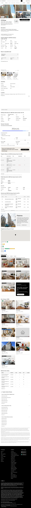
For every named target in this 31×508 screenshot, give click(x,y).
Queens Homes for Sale (4, 411)
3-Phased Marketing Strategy (15, 455)
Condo (6, 46)
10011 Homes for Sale (4, 424)
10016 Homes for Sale (4, 418)
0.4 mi (28, 201)
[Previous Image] (2, 263)
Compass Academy (13, 463)
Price (8, 256)
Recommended (4, 256)
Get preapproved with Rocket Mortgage (25, 21)
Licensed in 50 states (3, 506)
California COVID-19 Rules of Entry (11, 484)
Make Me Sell (12, 458)
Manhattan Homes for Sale (5, 408)
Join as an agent (3, 456)
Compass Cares (13, 466)
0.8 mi (28, 207)
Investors (2, 455)
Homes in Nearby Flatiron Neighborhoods (8, 394)
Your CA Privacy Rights (20, 484)
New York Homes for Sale (4, 407)
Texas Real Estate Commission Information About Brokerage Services (9, 499)
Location (11, 256)
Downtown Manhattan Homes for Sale (6, 397)
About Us (2, 451)
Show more (3, 403)
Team (1, 452)
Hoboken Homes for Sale (4, 413)
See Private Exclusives (21, 294)
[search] (21, 1)
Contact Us (2, 458)
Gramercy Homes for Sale (4, 400)
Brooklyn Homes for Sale (4, 410)
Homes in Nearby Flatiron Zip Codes (7, 416)
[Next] (30, 11)
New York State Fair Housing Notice (5, 501)
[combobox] (14, 1)
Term (1, 137)
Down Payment (18, 141)
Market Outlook (13, 456)
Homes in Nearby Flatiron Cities (6, 405)
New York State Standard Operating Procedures (6, 502)
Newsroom (2, 461)
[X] (4, 481)
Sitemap (12, 478)
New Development (13, 469)
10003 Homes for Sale (4, 421)
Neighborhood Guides (14, 468)
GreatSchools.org (12, 210)
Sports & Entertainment (14, 472)
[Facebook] (3, 481)
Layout (15, 256)
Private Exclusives (13, 452)
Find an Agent (13, 461)
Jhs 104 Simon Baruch (8, 201)
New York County (16, 48)
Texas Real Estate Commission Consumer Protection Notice (8, 500)
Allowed (9, 118)
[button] (1, 1)
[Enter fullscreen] (29, 96)
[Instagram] (1, 481)
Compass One (13, 457)
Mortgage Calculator (13, 462)
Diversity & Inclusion (13, 467)
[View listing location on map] (16, 21)
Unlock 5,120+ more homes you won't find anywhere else (22, 288)
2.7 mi (28, 204)
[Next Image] (14, 263)
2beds (2, 21)
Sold (5, 40)
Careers (2, 457)
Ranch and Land (13, 474)
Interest (17, 137)
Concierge (12, 451)
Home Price (2, 141)
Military (12, 473)
